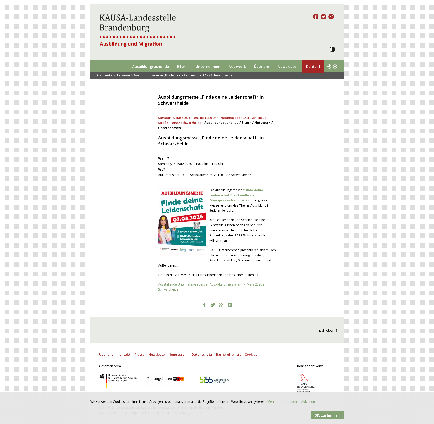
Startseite (104, 75)
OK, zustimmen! (327, 415)
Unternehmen (208, 66)
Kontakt (313, 66)
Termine (123, 75)
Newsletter (287, 66)
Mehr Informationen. (282, 401)
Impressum (179, 354)
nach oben (328, 329)
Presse (139, 354)
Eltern (182, 66)
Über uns (262, 66)
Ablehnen (308, 401)
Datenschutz (202, 354)
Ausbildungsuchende (150, 66)
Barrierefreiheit (228, 354)
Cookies (251, 354)
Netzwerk (237, 66)
